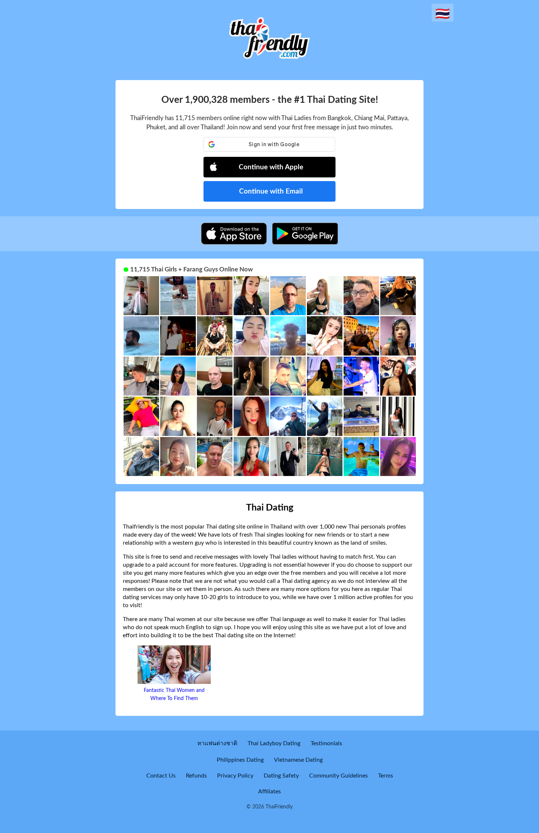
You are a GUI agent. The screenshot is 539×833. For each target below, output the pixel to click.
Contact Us (161, 776)
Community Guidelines (338, 776)
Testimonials (326, 743)
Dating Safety (281, 776)
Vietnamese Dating (298, 760)
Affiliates (269, 791)
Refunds (196, 776)
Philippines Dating (240, 760)
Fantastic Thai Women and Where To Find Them (174, 694)
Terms (385, 776)
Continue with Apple (271, 167)
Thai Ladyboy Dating (273, 743)
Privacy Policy (235, 776)
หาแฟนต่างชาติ (217, 743)
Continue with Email (271, 191)
